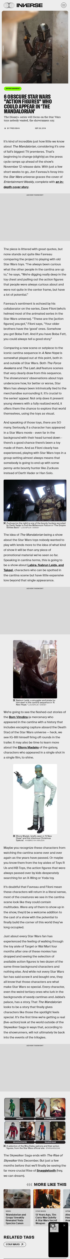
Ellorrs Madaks (28, 747)
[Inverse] (29, 5)
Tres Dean (15, 128)
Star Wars (13, 1244)
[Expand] (52, 1225)
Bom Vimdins (18, 717)
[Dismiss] (64, 1225)
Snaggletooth (46, 1170)
